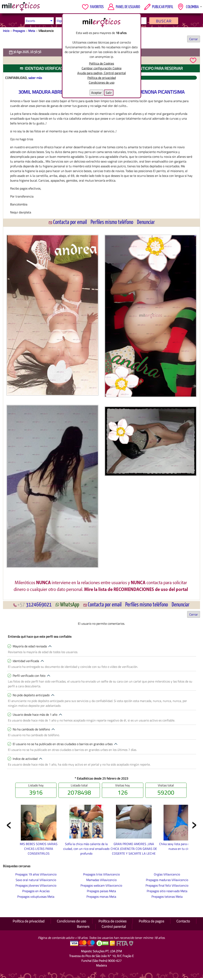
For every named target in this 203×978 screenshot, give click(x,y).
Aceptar (96, 92)
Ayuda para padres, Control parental (101, 73)
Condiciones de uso (101, 82)
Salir (109, 92)
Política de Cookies (101, 63)
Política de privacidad (101, 77)
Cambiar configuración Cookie (102, 68)
